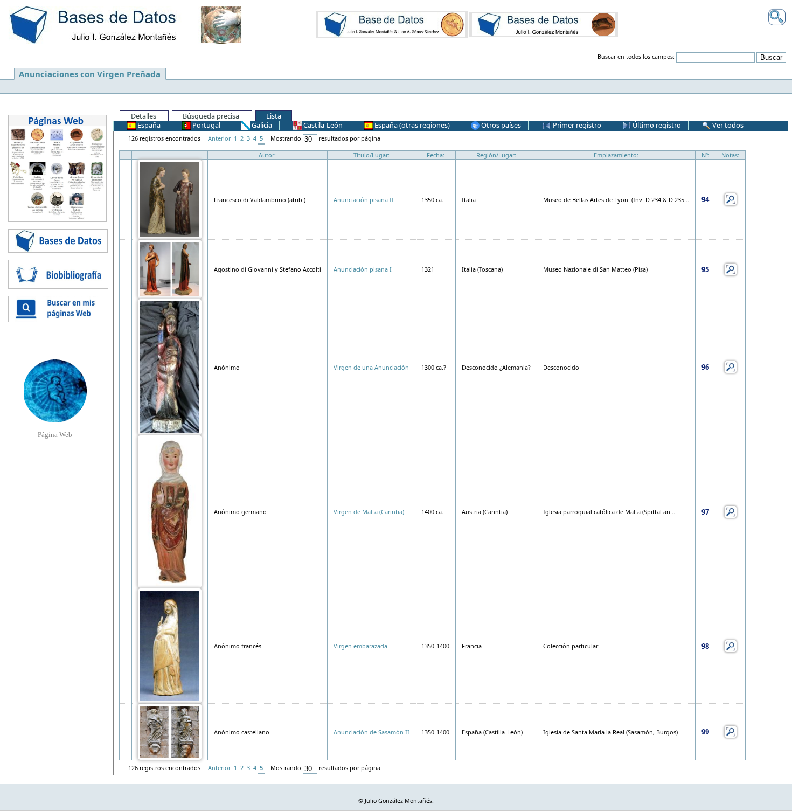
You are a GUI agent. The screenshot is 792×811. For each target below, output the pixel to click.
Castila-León (322, 125)
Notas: (730, 155)
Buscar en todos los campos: (636, 56)
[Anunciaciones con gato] (543, 24)
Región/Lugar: (496, 155)
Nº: (705, 155)
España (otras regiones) (411, 125)
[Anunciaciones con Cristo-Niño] (392, 24)
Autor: (267, 155)
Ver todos (727, 125)
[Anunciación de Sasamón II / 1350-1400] (170, 731)
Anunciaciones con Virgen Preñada (90, 73)
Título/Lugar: (371, 155)
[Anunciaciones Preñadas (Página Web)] (55, 390)
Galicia (261, 125)
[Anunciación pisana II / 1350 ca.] (170, 199)
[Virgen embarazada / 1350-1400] (170, 645)
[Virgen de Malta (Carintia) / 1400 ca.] (170, 511)
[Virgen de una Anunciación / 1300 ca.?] (170, 366)
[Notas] (731, 199)
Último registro (656, 125)
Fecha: (435, 155)
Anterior (219, 138)
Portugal (205, 125)
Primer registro (576, 125)
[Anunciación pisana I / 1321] (170, 268)
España (148, 125)
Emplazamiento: (616, 155)
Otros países (500, 125)
